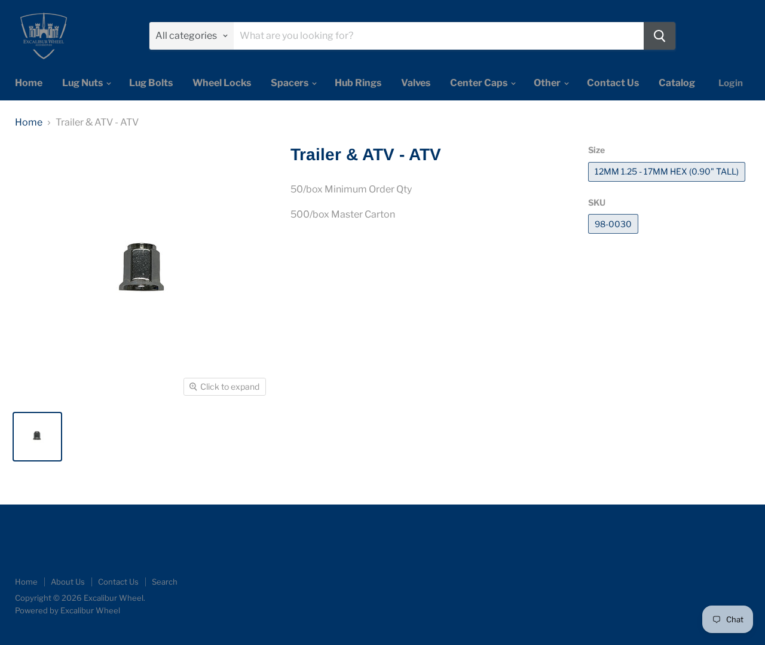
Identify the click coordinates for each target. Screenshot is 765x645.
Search (165, 581)
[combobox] (439, 36)
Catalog (677, 82)
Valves (415, 82)
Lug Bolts (151, 82)
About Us (68, 581)
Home (28, 82)
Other (548, 82)
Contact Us (613, 82)
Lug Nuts (83, 82)
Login (730, 83)
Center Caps (479, 82)
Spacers (290, 82)
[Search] (659, 36)
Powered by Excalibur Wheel (67, 610)
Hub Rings (358, 82)
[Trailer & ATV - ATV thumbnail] (37, 436)
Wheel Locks (221, 82)
